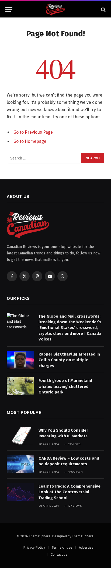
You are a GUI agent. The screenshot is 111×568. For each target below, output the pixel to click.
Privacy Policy (34, 547)
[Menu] (8, 9)
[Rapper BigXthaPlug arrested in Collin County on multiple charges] (20, 360)
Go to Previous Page (33, 132)
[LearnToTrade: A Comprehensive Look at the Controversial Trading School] (20, 492)
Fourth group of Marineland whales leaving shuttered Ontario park (65, 386)
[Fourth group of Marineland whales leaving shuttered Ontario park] (20, 386)
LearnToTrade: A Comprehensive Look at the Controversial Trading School (69, 492)
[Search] (103, 9)
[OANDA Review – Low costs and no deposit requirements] (20, 464)
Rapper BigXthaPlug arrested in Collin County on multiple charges (69, 360)
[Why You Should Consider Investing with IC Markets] (20, 436)
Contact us (59, 554)
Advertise (86, 547)
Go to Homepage (29, 141)
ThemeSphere (82, 536)
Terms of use (62, 547)
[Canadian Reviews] (55, 9)
